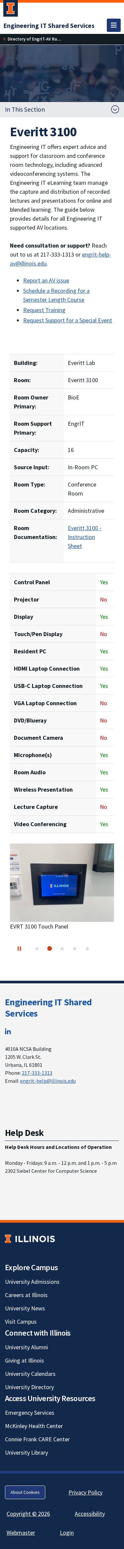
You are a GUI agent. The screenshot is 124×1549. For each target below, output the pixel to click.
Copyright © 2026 (28, 1513)
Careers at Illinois (26, 1295)
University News (25, 1308)
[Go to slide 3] (62, 949)
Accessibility (90, 1513)
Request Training (44, 310)
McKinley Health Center (34, 1426)
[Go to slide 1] (37, 949)
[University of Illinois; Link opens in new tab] (30, 1238)
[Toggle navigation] (114, 25)
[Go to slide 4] (75, 949)
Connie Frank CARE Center (37, 1439)
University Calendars (30, 1374)
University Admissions (32, 1281)
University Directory (29, 1387)
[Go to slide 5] (87, 949)
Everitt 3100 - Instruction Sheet (84, 537)
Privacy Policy (85, 1492)
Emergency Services (29, 1412)
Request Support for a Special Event (67, 320)
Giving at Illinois (24, 1360)
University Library (26, 1452)
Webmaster (21, 1532)
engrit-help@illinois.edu (48, 1080)
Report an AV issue (46, 280)
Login (67, 1532)
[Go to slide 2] (50, 948)
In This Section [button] (25, 109)
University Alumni (26, 1347)
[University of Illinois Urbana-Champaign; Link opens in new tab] (10, 10)
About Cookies (25, 1492)
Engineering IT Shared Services (48, 1007)
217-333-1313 (37, 1072)
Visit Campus (21, 1321)
